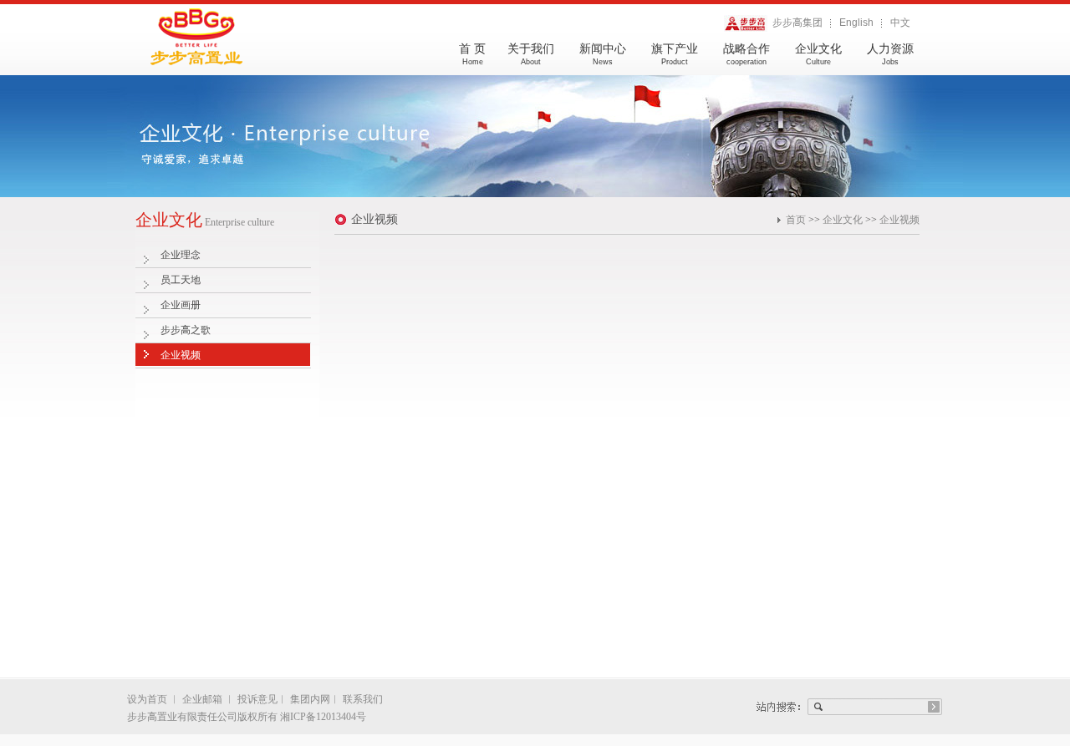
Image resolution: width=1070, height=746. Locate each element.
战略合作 (746, 54)
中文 (900, 22)
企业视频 (180, 355)
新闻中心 (602, 54)
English (856, 22)
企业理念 (180, 255)
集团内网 (310, 699)
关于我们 (530, 54)
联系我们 (363, 699)
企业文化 (818, 54)
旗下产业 (674, 54)
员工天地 (180, 280)
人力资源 (890, 54)
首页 (796, 220)
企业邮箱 (202, 699)
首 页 (472, 54)
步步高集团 (795, 22)
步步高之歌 (185, 330)
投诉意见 (257, 699)
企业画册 (180, 305)
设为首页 (148, 699)
